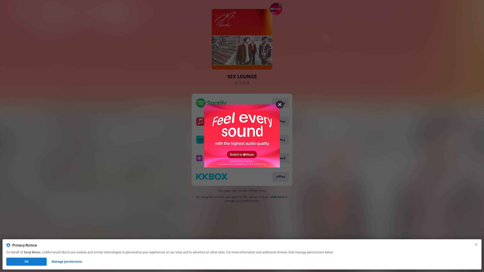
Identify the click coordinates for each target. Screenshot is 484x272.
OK (26, 261)
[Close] (476, 245)
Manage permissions (67, 261)
